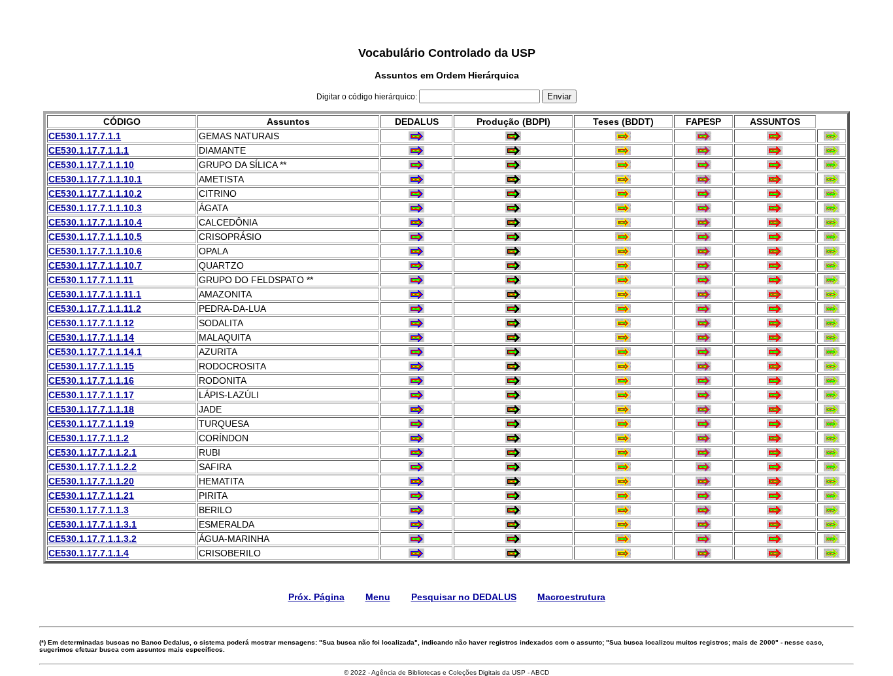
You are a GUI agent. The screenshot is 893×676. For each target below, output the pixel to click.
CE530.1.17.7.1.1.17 (91, 395)
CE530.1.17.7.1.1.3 (88, 510)
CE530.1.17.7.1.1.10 (91, 165)
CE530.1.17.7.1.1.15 (91, 366)
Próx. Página (316, 597)
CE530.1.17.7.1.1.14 (91, 337)
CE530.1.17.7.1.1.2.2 (92, 467)
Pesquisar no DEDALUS (463, 597)
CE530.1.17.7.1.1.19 (91, 423)
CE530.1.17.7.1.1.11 (90, 280)
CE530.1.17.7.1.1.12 (91, 323)
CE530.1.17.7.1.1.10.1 (95, 179)
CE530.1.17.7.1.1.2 (88, 438)
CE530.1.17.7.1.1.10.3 (95, 208)
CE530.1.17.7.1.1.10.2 (95, 193)
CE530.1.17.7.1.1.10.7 (95, 265)
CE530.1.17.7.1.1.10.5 (95, 236)
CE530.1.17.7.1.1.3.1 (92, 524)
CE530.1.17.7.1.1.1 (88, 150)
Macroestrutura (571, 597)
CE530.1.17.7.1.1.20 (91, 481)
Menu (377, 597)
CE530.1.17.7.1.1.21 (91, 495)
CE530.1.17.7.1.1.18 (91, 409)
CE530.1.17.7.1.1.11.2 (94, 308)
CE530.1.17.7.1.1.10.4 (95, 222)
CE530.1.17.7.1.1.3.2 (92, 538)
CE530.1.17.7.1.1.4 (88, 553)
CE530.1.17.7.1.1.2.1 (92, 452)
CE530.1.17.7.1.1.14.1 (95, 351)
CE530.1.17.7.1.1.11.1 (94, 294)
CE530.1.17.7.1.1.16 (91, 380)
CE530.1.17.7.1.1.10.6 (95, 251)
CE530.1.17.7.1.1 (84, 136)
